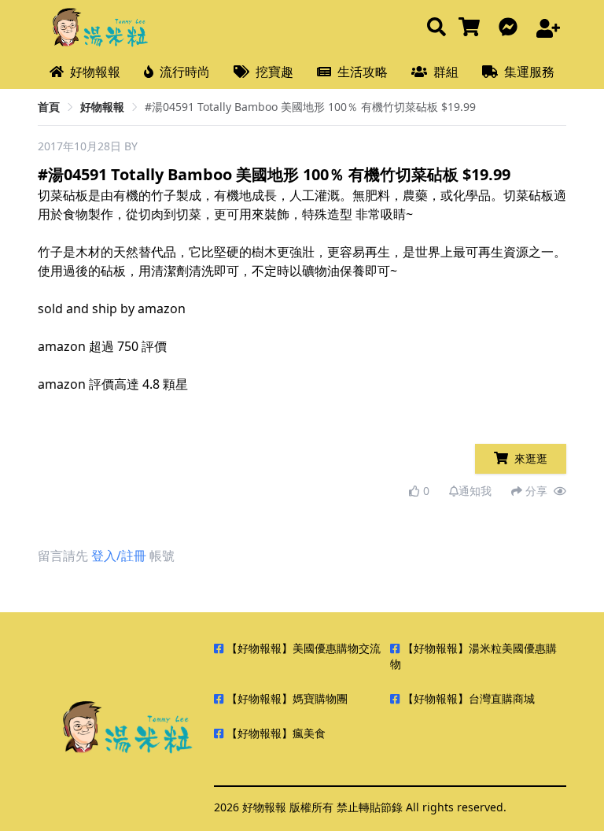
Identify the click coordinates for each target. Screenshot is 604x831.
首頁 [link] (49, 106)
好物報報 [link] (102, 106)
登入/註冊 (118, 555)
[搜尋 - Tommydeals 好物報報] (436, 28)
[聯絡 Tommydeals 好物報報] (511, 28)
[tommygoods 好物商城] (472, 28)
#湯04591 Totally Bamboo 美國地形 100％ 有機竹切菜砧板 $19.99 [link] (310, 106)
